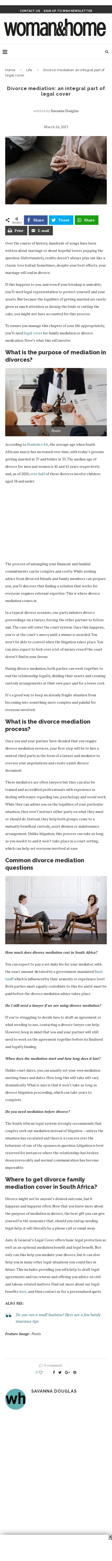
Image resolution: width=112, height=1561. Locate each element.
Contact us (30, 11)
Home (10, 70)
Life (29, 70)
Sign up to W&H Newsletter (67, 11)
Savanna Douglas (65, 110)
